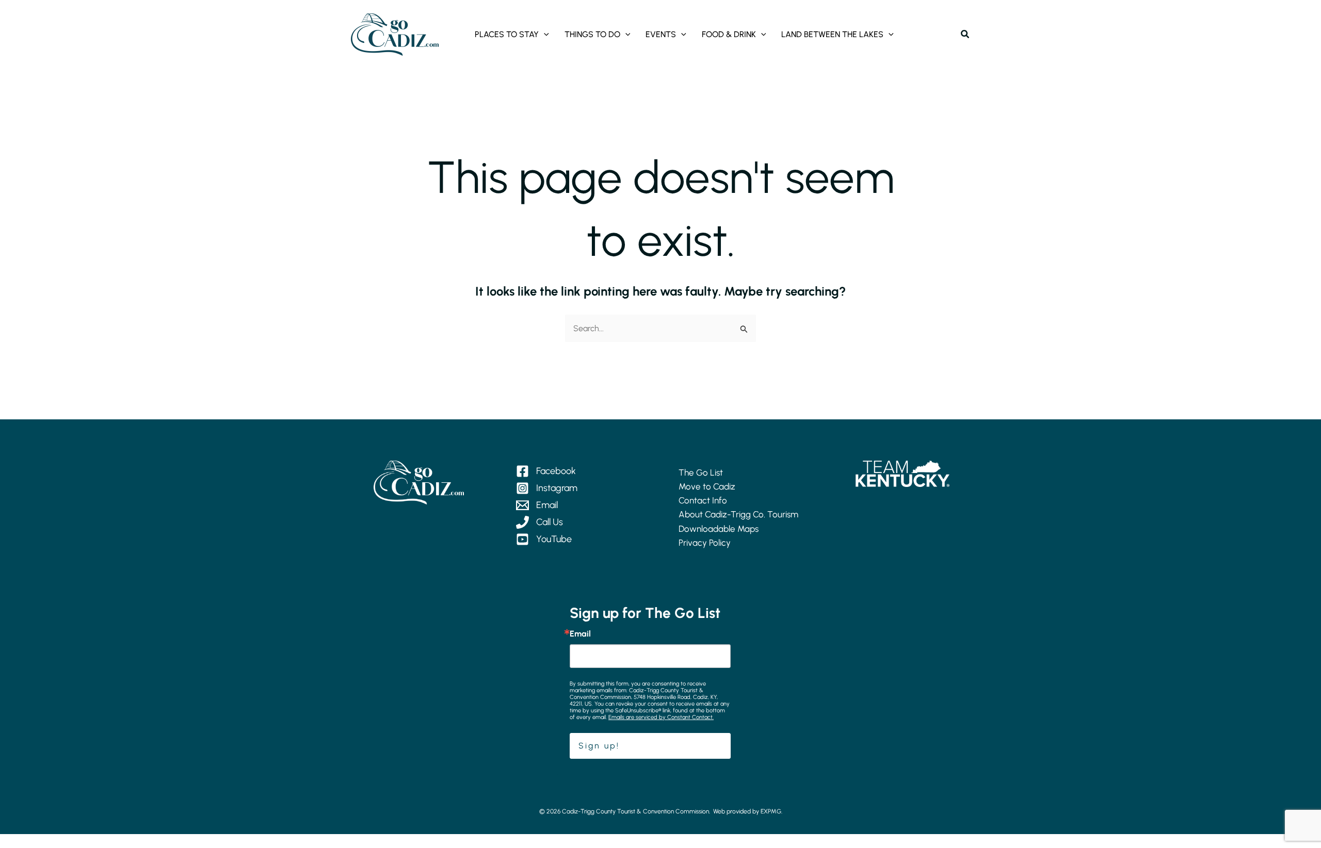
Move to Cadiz (707, 486)
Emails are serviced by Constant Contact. (661, 717)
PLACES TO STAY (507, 34)
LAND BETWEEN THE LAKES (832, 34)
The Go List (701, 472)
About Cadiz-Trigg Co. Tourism (738, 514)
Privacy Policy (705, 542)
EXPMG (771, 811)
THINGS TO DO (592, 34)
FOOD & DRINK (729, 34)
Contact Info (703, 500)
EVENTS (661, 34)
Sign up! (599, 746)
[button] (544, 34)
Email (580, 634)
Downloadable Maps (719, 529)
